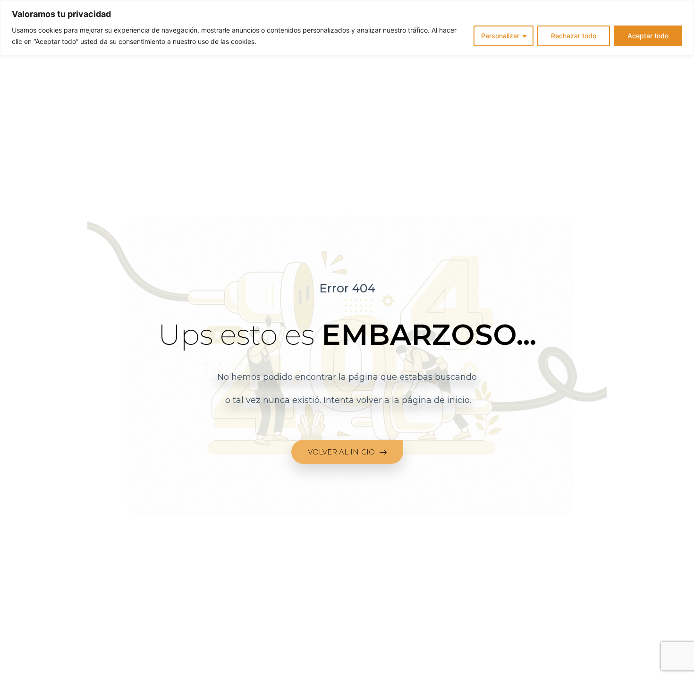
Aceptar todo (648, 36)
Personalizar (500, 36)
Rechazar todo (573, 36)
